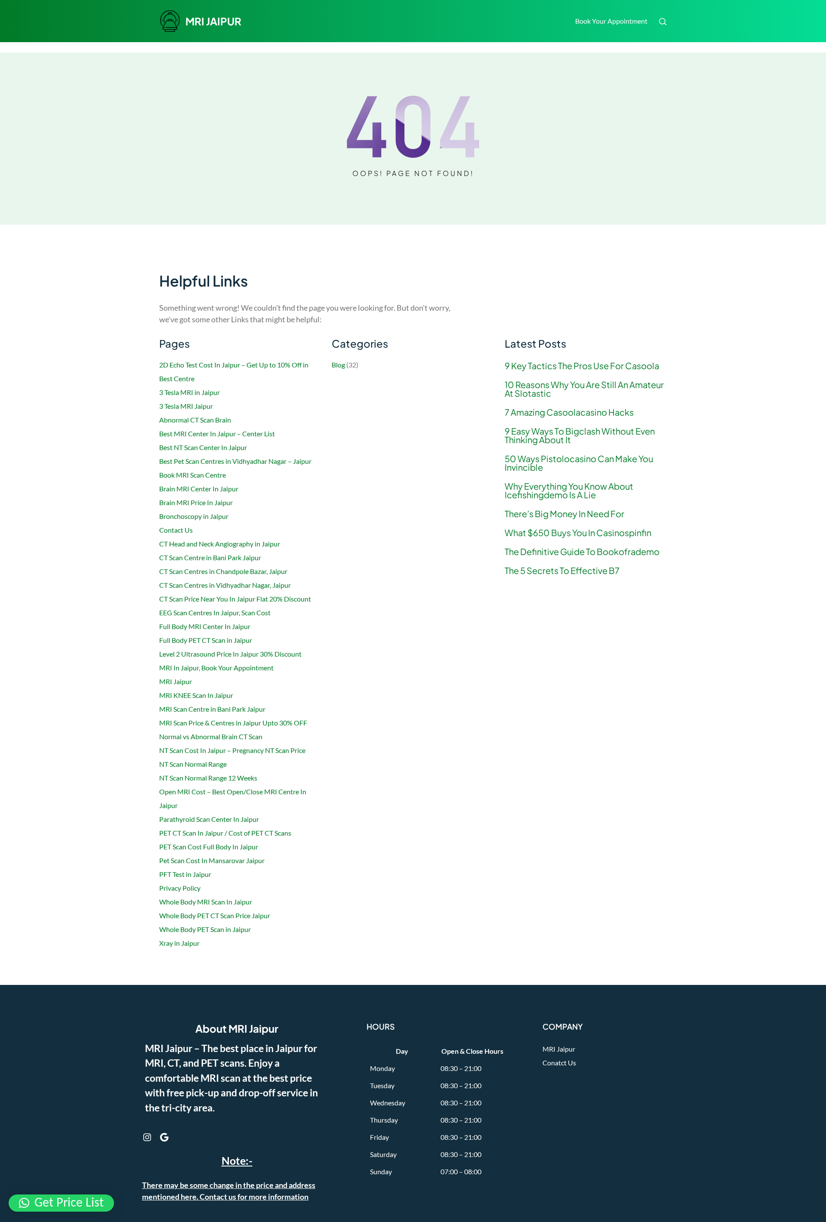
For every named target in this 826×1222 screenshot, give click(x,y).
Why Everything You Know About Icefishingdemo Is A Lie (569, 490)
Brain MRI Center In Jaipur (198, 488)
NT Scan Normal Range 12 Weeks (208, 778)
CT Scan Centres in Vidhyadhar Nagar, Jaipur (225, 585)
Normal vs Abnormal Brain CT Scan (210, 736)
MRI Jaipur (175, 681)
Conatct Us (559, 1062)
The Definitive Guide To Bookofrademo (582, 551)
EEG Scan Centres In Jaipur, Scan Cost (215, 612)
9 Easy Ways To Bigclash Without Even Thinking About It (580, 435)
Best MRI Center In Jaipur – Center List (217, 433)
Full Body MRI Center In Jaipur (204, 626)
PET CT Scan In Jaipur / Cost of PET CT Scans (225, 833)
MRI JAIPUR (213, 21)
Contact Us (176, 530)
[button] (61, 1203)
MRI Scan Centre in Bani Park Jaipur (212, 709)
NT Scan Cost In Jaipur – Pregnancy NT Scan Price (232, 750)
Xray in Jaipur (179, 943)
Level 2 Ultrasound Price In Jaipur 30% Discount (230, 654)
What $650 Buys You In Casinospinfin (578, 532)
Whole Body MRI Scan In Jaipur (205, 902)
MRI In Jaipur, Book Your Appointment (217, 667)
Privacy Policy (179, 888)
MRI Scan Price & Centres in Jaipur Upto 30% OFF (233, 723)
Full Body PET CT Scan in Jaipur (205, 640)
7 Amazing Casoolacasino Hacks (569, 412)
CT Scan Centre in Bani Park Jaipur (210, 557)
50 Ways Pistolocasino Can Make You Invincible (579, 463)
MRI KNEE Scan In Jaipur (196, 695)
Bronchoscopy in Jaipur (193, 516)
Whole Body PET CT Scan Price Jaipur (214, 915)
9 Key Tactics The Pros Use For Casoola (582, 365)
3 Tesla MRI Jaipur (186, 406)
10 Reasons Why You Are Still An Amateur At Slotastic (584, 389)
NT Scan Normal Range (193, 764)
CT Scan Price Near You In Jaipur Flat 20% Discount (235, 599)
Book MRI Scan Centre (192, 475)
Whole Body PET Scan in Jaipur (205, 929)
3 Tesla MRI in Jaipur (189, 392)
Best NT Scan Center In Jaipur (203, 447)
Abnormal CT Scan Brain (195, 420)
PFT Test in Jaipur (185, 874)
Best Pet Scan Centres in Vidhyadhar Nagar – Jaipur (235, 461)
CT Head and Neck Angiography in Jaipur (219, 544)
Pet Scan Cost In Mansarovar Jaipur (212, 860)
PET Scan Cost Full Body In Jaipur (208, 846)
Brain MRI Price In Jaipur (196, 502)
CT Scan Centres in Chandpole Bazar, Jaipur (223, 571)
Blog (338, 365)
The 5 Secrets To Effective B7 (562, 570)
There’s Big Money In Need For (564, 513)
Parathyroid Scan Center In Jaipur (209, 819)
